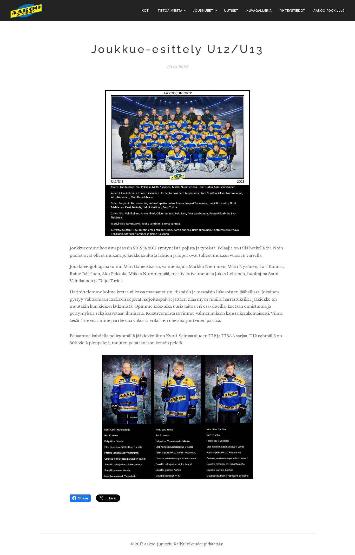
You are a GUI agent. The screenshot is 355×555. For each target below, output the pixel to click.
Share (83, 498)
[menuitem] (147, 10)
